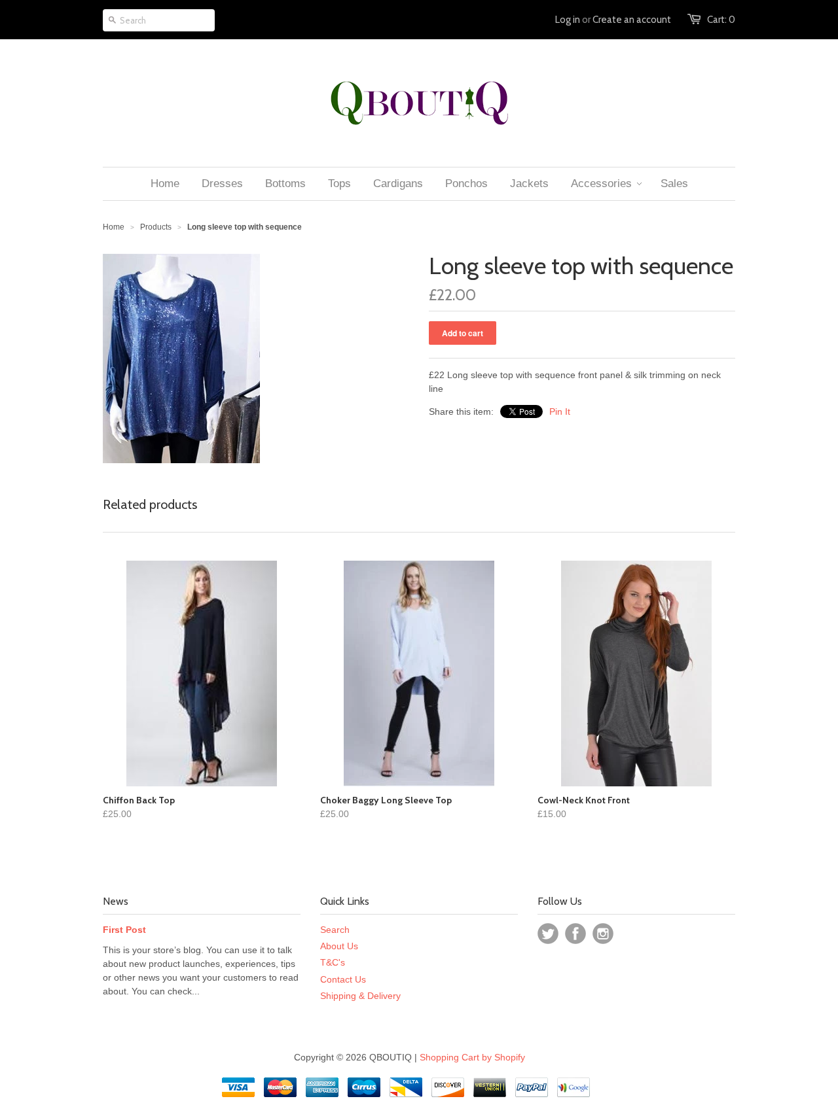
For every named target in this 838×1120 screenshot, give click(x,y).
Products (156, 227)
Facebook (575, 933)
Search (335, 929)
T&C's (332, 962)
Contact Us (343, 979)
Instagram (602, 933)
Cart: (721, 20)
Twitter (547, 933)
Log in (567, 20)
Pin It (559, 411)
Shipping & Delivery (360, 995)
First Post (124, 929)
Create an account (631, 20)
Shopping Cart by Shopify (472, 1057)
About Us (339, 946)
